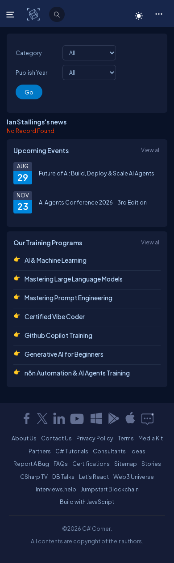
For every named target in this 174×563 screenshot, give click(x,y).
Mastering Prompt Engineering (68, 298)
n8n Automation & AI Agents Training (77, 373)
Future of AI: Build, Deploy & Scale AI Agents (96, 173)
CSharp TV (34, 476)
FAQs (61, 463)
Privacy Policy (94, 438)
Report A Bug (31, 463)
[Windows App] (96, 418)
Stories (151, 463)
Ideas (137, 451)
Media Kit (150, 438)
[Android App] (113, 418)
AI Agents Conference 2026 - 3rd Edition (93, 202)
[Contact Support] (147, 418)
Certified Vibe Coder (55, 316)
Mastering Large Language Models (74, 279)
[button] (158, 13)
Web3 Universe (133, 476)
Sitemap (125, 463)
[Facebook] (26, 418)
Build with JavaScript (87, 501)
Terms (126, 438)
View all (151, 150)
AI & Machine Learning (56, 260)
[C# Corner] (34, 14)
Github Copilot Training (58, 335)
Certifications (91, 463)
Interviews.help (56, 489)
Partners (40, 451)
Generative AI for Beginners (64, 354)
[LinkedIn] (59, 418)
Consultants (109, 451)
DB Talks (63, 476)
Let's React (94, 476)
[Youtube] (77, 418)
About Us (24, 438)
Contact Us (56, 438)
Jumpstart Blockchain (110, 489)
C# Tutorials (71, 451)
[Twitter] (42, 418)
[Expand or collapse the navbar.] (11, 14)
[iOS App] (130, 418)
